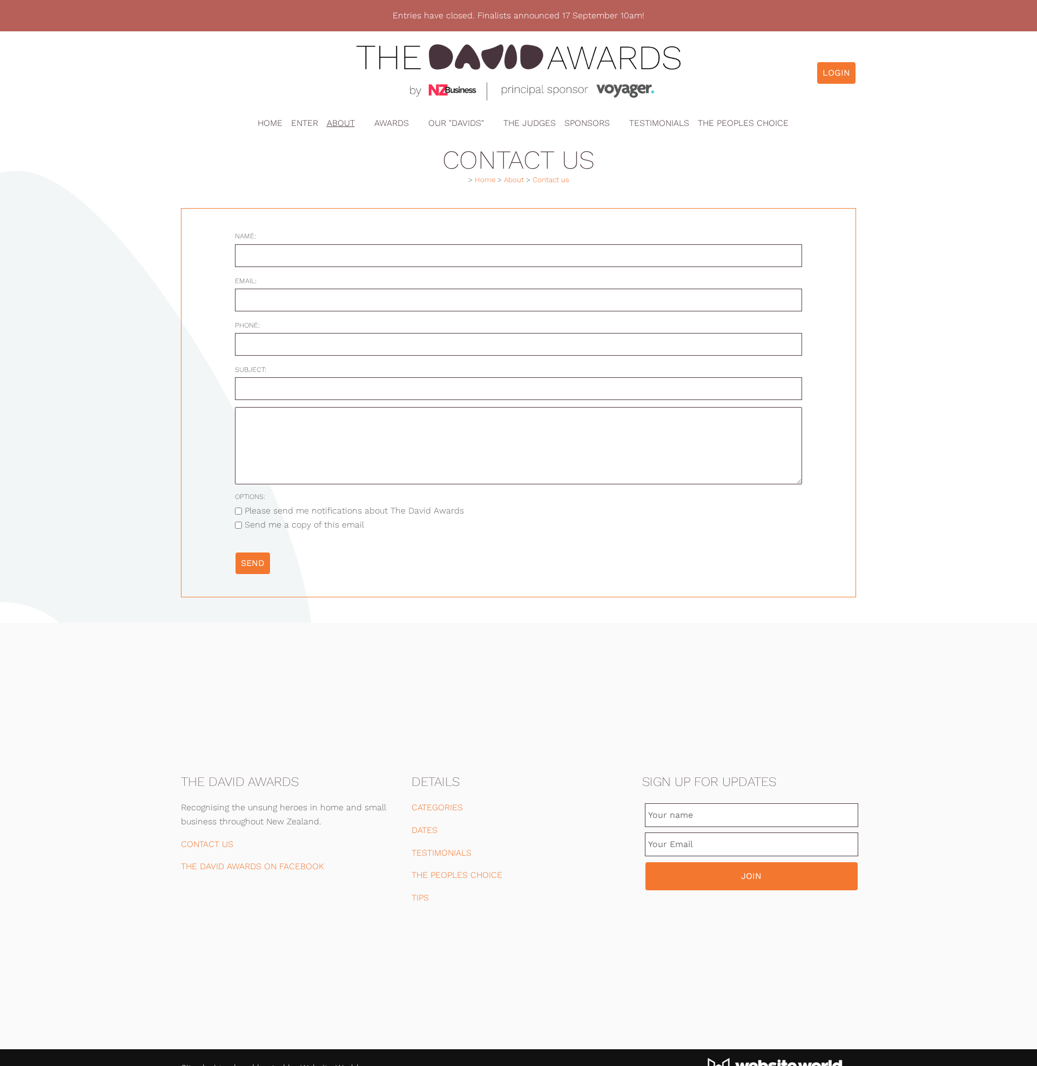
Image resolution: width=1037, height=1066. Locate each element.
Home (270, 123)
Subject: (250, 369)
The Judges (529, 123)
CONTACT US (207, 844)
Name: (245, 236)
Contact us (551, 180)
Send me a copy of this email (303, 524)
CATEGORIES (437, 807)
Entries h (411, 15)
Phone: (247, 325)
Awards (391, 123)
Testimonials (659, 123)
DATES (424, 830)
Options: (250, 496)
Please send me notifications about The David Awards (353, 510)
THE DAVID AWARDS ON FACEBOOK (252, 866)
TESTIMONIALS (442, 853)
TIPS (420, 897)
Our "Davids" (456, 123)
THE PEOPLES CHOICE (457, 875)
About (341, 123)
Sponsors (587, 123)
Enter (304, 123)
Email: (246, 281)
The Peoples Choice (743, 123)
